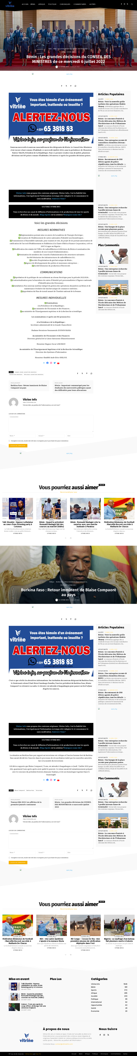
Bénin (50, 48)
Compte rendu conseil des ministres (26, 372)
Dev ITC (38, 1054)
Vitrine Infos (17, 533)
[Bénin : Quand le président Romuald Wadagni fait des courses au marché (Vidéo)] (51, 508)
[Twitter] (127, 4)
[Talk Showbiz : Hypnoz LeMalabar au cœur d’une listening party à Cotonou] (17, 508)
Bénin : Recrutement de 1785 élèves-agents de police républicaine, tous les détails (110, 161)
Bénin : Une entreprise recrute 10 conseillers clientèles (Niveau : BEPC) (112, 142)
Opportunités (103, 116)
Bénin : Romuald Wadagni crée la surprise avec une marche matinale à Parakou (85, 524)
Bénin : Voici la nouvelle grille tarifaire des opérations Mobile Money (111, 104)
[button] (132, 4)
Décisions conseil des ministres (33, 374)
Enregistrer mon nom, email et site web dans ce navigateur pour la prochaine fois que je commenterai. (39, 441)
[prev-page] (66, 538)
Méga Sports (45, 215)
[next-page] (70, 538)
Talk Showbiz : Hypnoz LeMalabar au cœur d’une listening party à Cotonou (17, 524)
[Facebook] (121, 4)
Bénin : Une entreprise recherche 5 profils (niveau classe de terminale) (112, 210)
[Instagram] (124, 4)
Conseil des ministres (15, 374)
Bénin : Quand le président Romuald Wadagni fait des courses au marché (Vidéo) (51, 524)
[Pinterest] (71, 86)
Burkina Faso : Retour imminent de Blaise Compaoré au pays (29, 386)
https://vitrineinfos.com (29, 402)
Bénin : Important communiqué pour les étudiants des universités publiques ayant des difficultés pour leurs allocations (73, 387)
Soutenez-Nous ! (58, 199)
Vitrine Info (71, 52)
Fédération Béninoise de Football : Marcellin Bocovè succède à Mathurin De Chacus (119, 524)
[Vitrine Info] (57, 66)
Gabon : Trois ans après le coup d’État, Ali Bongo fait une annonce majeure (33, 1006)
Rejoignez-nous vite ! (73, 215)
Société (100, 99)
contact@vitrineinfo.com (64, 1044)
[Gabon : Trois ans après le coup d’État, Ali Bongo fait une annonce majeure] (14, 1007)
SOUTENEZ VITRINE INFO (51, 207)
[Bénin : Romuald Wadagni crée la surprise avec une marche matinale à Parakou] (85, 508)
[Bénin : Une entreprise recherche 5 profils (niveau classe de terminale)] (113, 256)
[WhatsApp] (75, 86)
